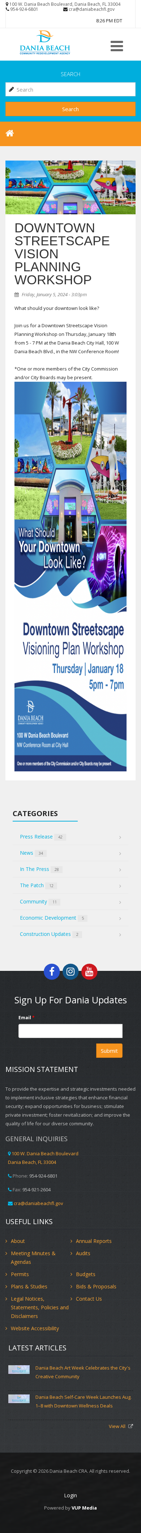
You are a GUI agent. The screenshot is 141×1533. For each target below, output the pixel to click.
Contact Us (89, 1298)
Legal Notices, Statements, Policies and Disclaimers (40, 1307)
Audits (83, 1253)
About (18, 1241)
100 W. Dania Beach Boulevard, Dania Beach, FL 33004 (64, 4)
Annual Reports (94, 1241)
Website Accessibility (35, 1328)
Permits (20, 1274)
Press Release (41, 836)
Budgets (85, 1274)
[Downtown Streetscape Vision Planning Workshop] (70, 187)
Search (70, 109)
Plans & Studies (29, 1286)
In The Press (39, 869)
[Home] (56, 42)
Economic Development (52, 917)
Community (38, 901)
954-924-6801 (24, 9)
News (31, 852)
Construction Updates (49, 933)
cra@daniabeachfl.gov (92, 9)
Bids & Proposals (96, 1286)
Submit (109, 1050)
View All (118, 1426)
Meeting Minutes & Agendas (33, 1257)
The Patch (37, 885)
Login (70, 1495)
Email (26, 1018)
